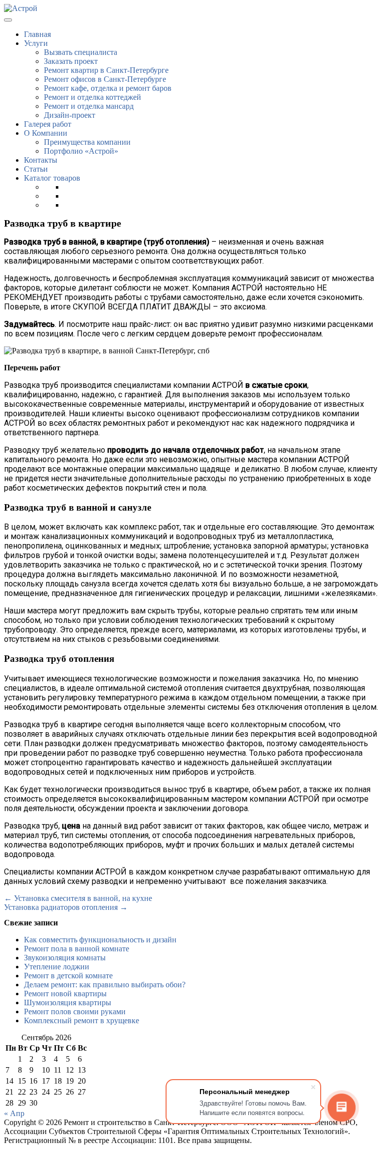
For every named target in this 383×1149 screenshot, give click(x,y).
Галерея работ (47, 124)
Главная (37, 34)
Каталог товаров (52, 178)
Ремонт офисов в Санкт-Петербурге (105, 79)
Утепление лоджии (56, 966)
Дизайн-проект (69, 115)
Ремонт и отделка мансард (89, 106)
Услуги (36, 43)
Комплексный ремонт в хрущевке (81, 1020)
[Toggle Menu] (8, 19)
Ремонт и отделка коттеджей (92, 97)
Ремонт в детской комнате (68, 975)
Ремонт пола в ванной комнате (76, 948)
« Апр (14, 1113)
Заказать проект (71, 61)
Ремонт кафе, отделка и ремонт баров (108, 88)
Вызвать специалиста (80, 52)
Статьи (36, 169)
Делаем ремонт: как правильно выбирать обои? (105, 984)
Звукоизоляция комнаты (65, 957)
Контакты (40, 160)
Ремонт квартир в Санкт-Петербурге (106, 70)
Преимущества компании (87, 142)
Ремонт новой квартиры (65, 993)
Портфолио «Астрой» (81, 151)
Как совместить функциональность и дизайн (100, 939)
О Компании (45, 133)
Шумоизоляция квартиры (67, 1002)
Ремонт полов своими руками (75, 1011)
